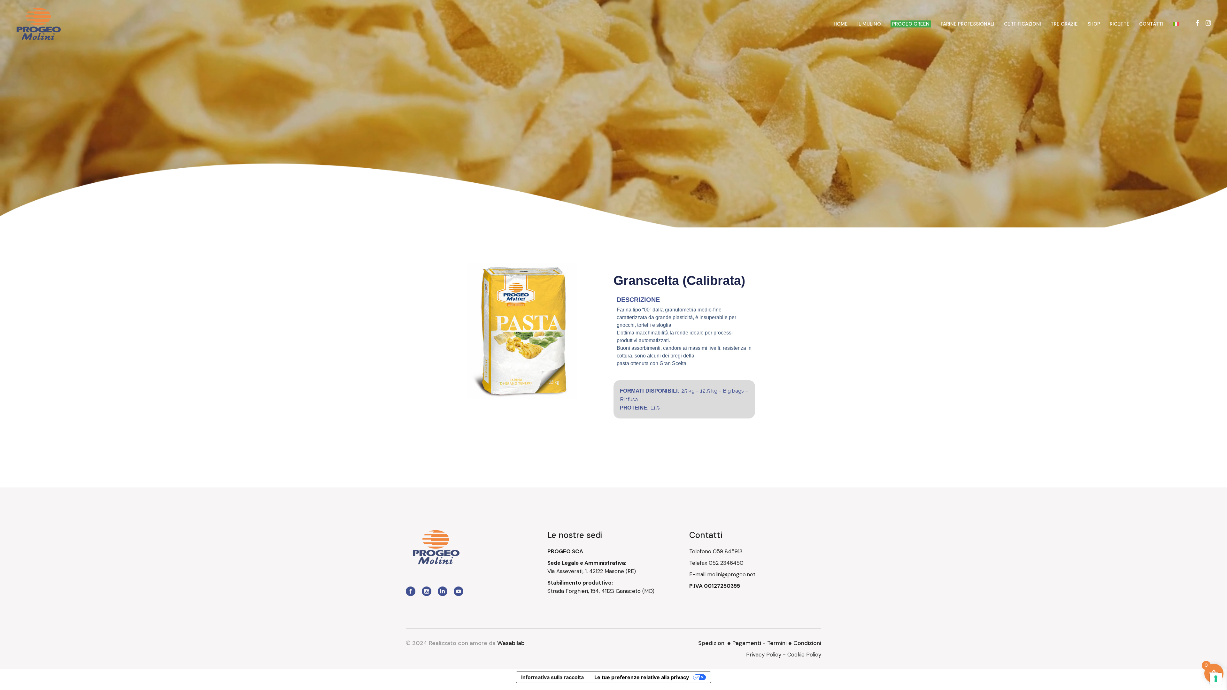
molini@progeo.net (731, 574)
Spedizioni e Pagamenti (729, 643)
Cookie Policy (804, 654)
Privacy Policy (763, 654)
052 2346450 (726, 562)
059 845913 (728, 551)
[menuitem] (1176, 24)
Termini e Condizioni (794, 643)
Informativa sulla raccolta (552, 677)
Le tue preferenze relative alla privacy (641, 677)
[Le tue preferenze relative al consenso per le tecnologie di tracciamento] (1216, 679)
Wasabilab (511, 643)
